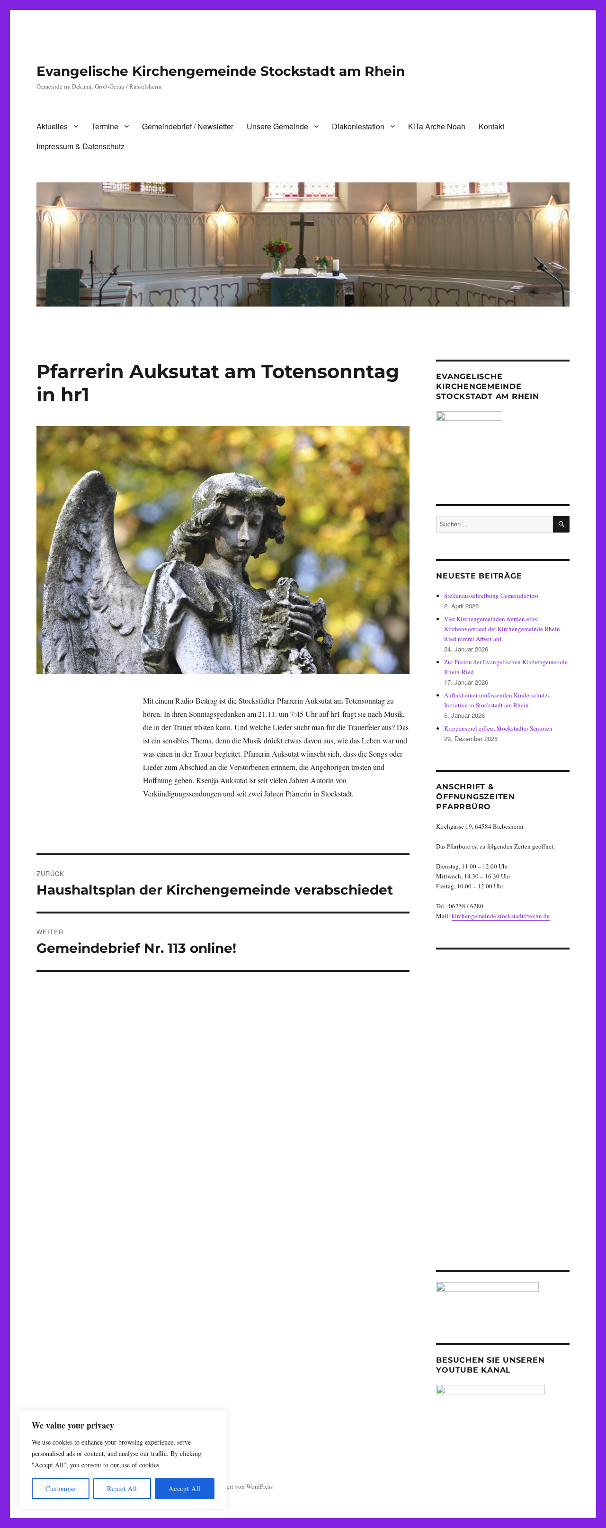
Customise (60, 1488)
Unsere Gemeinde (277, 126)
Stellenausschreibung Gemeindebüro (491, 595)
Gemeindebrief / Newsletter (187, 126)
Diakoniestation (358, 126)
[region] (123, 1459)
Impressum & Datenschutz (80, 146)
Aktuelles (52, 126)
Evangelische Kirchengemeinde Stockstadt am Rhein (220, 71)
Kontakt (491, 126)
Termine (104, 126)
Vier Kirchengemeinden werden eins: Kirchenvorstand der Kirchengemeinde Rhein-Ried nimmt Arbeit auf (503, 629)
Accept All (185, 1488)
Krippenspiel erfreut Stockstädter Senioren (498, 728)
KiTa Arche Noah (436, 126)
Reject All (122, 1488)
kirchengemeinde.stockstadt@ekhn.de (501, 916)
